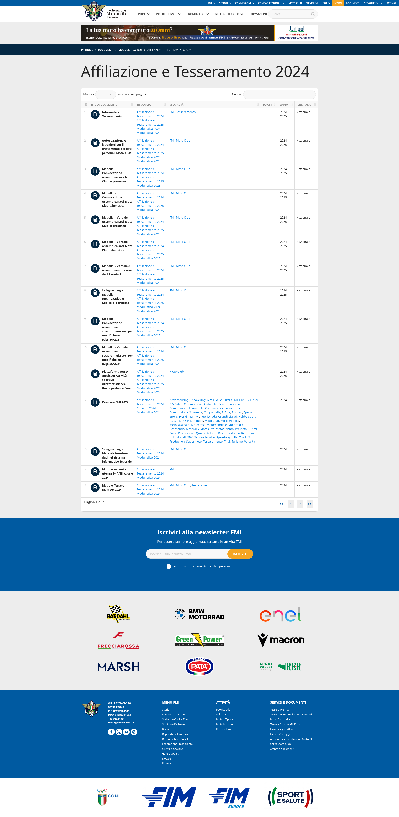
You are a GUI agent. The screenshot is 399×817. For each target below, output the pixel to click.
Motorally (192, 429)
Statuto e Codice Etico (175, 719)
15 (85, 485)
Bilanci (166, 729)
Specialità (176, 104)
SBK (190, 437)
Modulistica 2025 (148, 133)
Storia (165, 709)
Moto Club (295, 3)
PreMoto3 (241, 429)
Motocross (198, 425)
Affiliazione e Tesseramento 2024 (150, 114)
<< (281, 503)
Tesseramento (186, 112)
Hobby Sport (247, 416)
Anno (284, 104)
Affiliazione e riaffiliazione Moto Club (292, 739)
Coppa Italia (212, 412)
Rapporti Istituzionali (175, 734)
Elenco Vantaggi (280, 734)
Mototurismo (166, 14)
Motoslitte (207, 429)
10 (85, 347)
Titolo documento (104, 104)
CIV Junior (251, 400)
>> (310, 503)
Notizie (166, 758)
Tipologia (144, 104)
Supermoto (194, 441)
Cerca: (237, 94)
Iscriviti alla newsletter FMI (199, 532)
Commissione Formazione (223, 408)
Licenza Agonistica (281, 729)
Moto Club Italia (280, 719)
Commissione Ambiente (200, 404)
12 (85, 400)
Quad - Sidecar (206, 433)
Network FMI (371, 3)
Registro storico (229, 433)
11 (85, 371)
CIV (241, 400)
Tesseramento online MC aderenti (291, 714)
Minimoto (196, 421)
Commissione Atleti (231, 404)
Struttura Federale (173, 724)
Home (89, 50)
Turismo (237, 441)
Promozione (196, 14)
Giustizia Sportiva (172, 749)
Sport (141, 14)
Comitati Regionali (269, 3)
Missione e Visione (173, 714)
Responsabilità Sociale (175, 739)
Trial (227, 441)
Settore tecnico (227, 14)
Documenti (353, 3)
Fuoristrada (209, 416)
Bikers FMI (230, 400)
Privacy (166, 763)
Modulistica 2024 (130, 50)
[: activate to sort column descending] (85, 104)
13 (85, 449)
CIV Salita (176, 404)
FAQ (325, 3)
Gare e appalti (170, 753)
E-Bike (226, 412)
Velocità (249, 441)
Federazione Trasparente (177, 744)
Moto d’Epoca (224, 719)
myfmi (338, 3)
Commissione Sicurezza (186, 412)
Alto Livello (214, 400)
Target (267, 104)
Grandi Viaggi (227, 416)
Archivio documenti (282, 749)
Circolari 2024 (146, 408)
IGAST (173, 421)
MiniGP (183, 421)
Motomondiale (217, 425)
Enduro (237, 412)
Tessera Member (280, 709)
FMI (210, 3)
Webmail (392, 3)
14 (85, 469)
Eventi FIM (186, 416)
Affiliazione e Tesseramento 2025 (150, 122)
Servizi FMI (312, 3)
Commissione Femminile (187, 408)
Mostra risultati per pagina (115, 94)
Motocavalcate (180, 425)
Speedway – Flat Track (231, 437)
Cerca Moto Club (280, 744)
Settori (223, 3)
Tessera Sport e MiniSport (286, 724)
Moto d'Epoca (229, 421)
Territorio (304, 104)
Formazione (258, 14)
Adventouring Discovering (188, 400)
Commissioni (243, 3)
